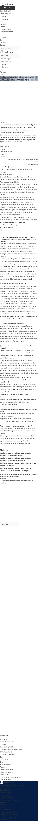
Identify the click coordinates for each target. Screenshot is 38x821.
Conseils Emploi (5, 11)
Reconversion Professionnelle (10, 777)
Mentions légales (5, 809)
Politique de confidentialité (8, 817)
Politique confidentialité (7, 812)
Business (3, 744)
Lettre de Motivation (6, 13)
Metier (4, 16)
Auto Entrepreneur (6, 742)
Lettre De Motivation (6, 769)
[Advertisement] (19, 101)
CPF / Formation (5, 752)
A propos (3, 24)
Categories (8, 8)
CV (1, 21)
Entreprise (5, 19)
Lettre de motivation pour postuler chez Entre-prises (16, 480)
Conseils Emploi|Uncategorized (10, 749)
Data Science (4, 759)
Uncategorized (5, 779)
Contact (2, 27)
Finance (2, 767)
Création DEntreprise (7, 754)
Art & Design (4, 739)
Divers (2, 762)
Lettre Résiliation (5, 772)
